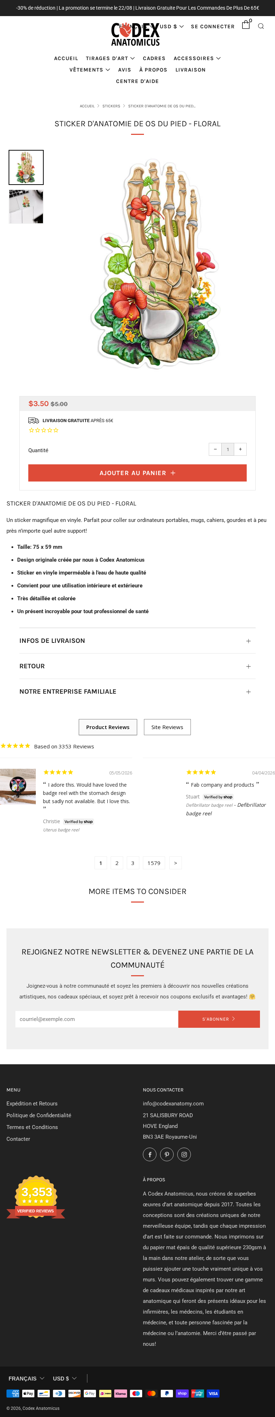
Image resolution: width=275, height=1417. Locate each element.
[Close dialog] (253, 657)
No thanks (200, 750)
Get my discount (200, 727)
